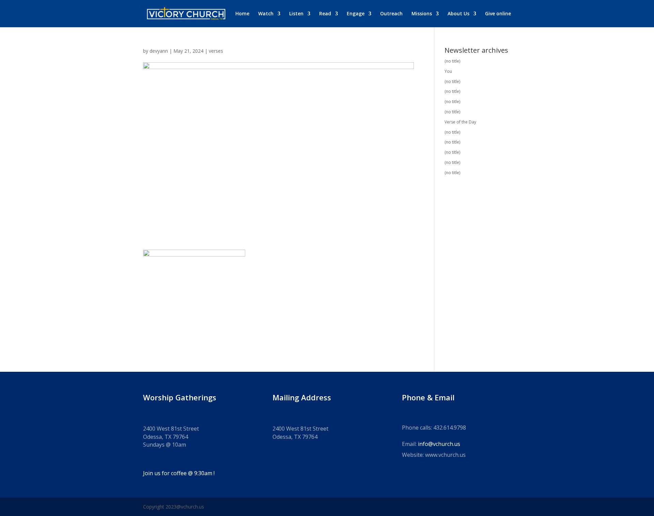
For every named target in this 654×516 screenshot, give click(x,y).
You (448, 71)
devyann (159, 51)
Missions (421, 14)
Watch (266, 14)
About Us (458, 14)
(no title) (452, 61)
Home (242, 14)
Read (325, 14)
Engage (355, 14)
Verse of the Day (460, 122)
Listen (296, 14)
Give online (498, 14)
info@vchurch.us (439, 444)
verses (216, 51)
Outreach (391, 14)
